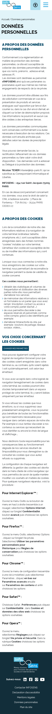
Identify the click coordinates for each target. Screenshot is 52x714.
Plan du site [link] (26, 707)
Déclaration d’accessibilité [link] (26, 692)
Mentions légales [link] (26, 697)
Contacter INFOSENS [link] (26, 687)
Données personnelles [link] (26, 702)
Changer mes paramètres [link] (15, 348)
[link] (35, 5)
